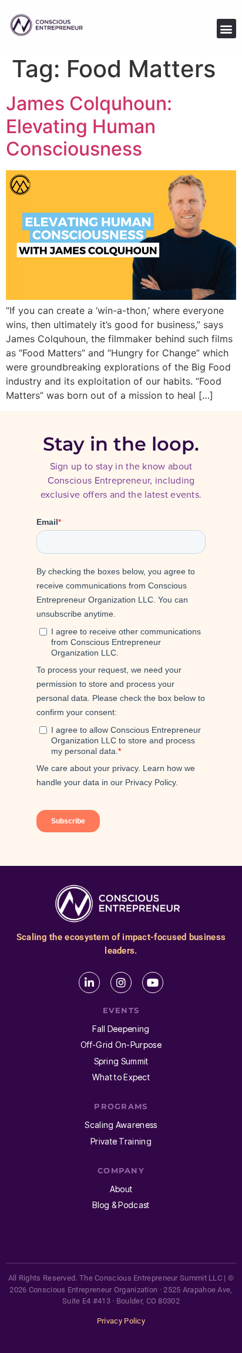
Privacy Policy (121, 1320)
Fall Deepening (120, 1029)
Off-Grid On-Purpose (121, 1045)
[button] (226, 28)
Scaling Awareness (121, 1125)
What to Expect (121, 1077)
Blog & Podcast (120, 1205)
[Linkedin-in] (89, 982)
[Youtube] (152, 982)
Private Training (121, 1141)
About (121, 1189)
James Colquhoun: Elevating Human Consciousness (89, 126)
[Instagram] (121, 982)
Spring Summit (121, 1061)
